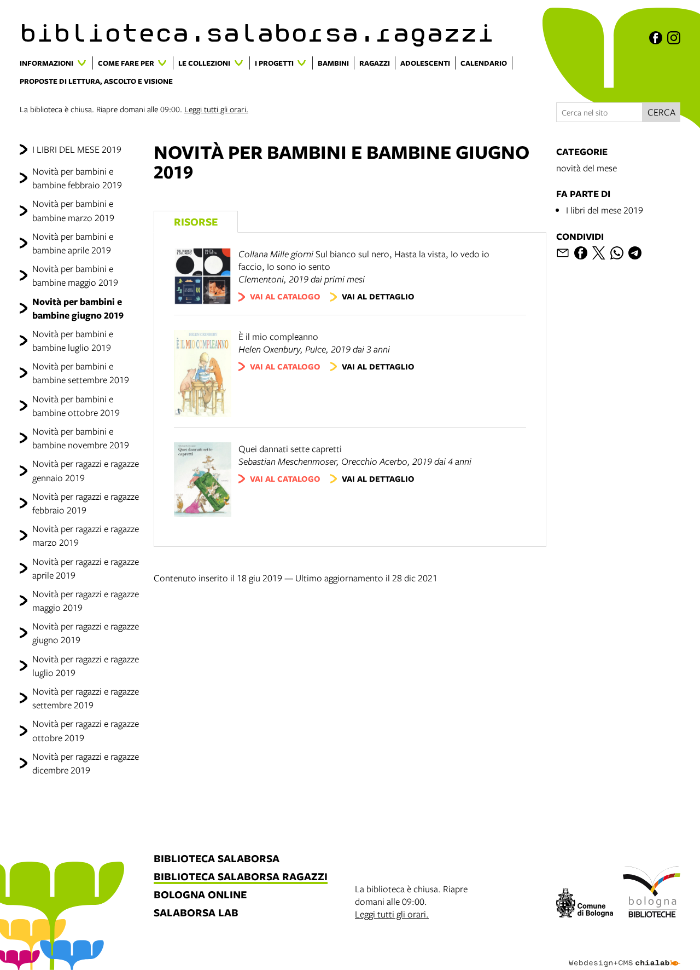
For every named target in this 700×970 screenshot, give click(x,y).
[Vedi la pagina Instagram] (673, 37)
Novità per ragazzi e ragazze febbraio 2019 (85, 503)
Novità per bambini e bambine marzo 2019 (73, 210)
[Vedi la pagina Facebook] (655, 37)
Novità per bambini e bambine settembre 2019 (80, 373)
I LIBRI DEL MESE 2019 (76, 149)
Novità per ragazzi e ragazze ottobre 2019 (85, 730)
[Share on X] (598, 252)
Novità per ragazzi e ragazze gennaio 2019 (85, 470)
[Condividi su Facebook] (580, 252)
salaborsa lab (196, 913)
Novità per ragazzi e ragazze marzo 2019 (85, 535)
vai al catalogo (285, 296)
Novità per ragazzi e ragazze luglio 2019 (85, 666)
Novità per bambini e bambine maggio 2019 (75, 275)
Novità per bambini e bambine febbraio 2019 (77, 178)
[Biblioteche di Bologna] (651, 893)
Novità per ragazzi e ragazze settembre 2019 (85, 698)
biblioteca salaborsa (216, 859)
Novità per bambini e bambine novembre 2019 (80, 438)
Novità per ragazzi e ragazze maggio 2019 (85, 600)
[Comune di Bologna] (585, 904)
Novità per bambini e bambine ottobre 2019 (76, 405)
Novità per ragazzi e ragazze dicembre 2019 (85, 763)
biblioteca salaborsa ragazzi (241, 877)
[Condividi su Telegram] (634, 252)
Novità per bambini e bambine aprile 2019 (72, 243)
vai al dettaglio (378, 296)
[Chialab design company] (624, 953)
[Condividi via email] (562, 252)
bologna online (200, 895)
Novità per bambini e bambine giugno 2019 (78, 308)
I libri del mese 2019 (604, 210)
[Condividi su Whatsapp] (616, 252)
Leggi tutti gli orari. (216, 108)
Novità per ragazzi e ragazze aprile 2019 (85, 568)
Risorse (196, 221)
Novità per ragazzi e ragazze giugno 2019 (85, 633)
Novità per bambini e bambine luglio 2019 (72, 340)
